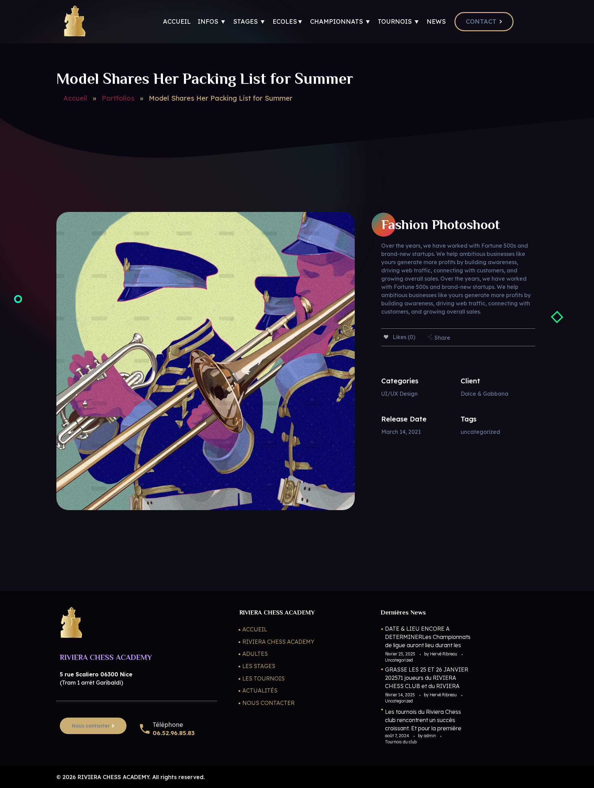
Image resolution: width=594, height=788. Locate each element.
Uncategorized (399, 660)
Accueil (75, 98)
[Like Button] (386, 337)
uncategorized (480, 431)
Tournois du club (401, 741)
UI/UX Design (399, 393)
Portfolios (118, 98)
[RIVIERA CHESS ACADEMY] (74, 20)
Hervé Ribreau (444, 653)
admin (430, 735)
